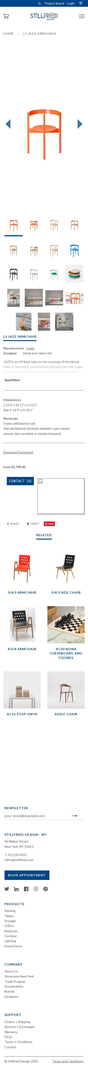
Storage (10, 921)
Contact (10, 1047)
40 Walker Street (16, 841)
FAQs (8, 1037)
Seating (10, 911)
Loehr (31, 348)
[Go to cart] (82, 3)
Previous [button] (9, 124)
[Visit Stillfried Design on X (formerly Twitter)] (7, 890)
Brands (9, 991)
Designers (12, 996)
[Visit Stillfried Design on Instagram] (36, 890)
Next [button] (79, 124)
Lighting (10, 941)
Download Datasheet (18, 452)
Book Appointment (27, 875)
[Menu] (82, 16)
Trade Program (15, 981)
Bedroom (11, 931)
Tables (9, 916)
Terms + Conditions (18, 1042)
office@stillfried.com (19, 860)
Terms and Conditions (67, 1061)
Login (71, 3)
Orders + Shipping (17, 1022)
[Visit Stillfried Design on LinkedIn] (16, 890)
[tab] (14, 226)
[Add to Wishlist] (61, 496)
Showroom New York (19, 976)
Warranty (11, 1032)
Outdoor (11, 936)
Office (9, 926)
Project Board (54, 3)
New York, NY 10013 (19, 846)
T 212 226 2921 (16, 855)
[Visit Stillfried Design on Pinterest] (45, 890)
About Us (11, 971)
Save (51, 523)
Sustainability (14, 986)
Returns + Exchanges (20, 1027)
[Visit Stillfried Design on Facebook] (26, 890)
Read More (12, 380)
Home (8, 33)
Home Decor (13, 946)
